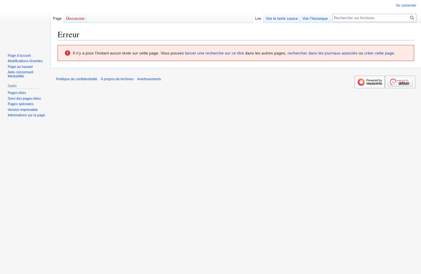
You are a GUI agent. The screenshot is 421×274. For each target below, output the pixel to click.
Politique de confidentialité (76, 79)
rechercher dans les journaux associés (322, 53)
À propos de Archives (117, 79)
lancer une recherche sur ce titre (214, 53)
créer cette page (379, 53)
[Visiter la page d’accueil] (25, 23)
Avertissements (149, 79)
